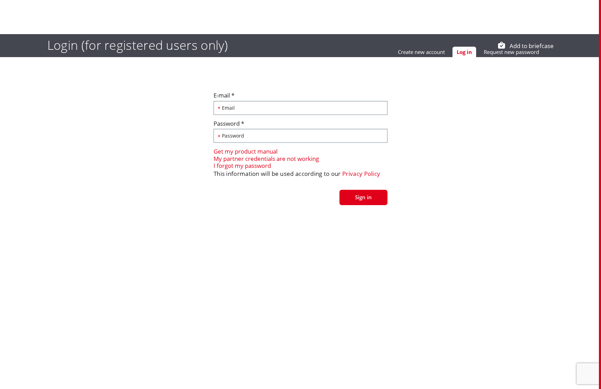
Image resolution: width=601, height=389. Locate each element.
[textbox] (300, 108)
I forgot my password (242, 166)
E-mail (224, 95)
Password (229, 123)
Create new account (421, 51)
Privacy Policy (361, 174)
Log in (466, 52)
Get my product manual (246, 151)
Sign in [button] (363, 197)
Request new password (511, 51)
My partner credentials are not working (266, 159)
